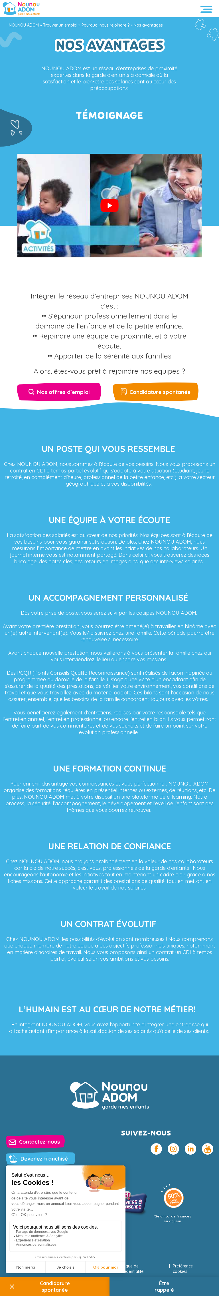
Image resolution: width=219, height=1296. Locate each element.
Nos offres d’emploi (63, 391)
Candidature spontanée (159, 391)
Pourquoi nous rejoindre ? (105, 25)
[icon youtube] (207, 1149)
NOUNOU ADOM (24, 25)
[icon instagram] (173, 1149)
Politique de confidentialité (130, 1268)
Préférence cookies (183, 1268)
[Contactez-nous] (35, 1141)
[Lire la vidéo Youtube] (109, 205)
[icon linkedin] (190, 1149)
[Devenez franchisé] (40, 1158)
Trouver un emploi (60, 25)
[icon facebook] (156, 1149)
